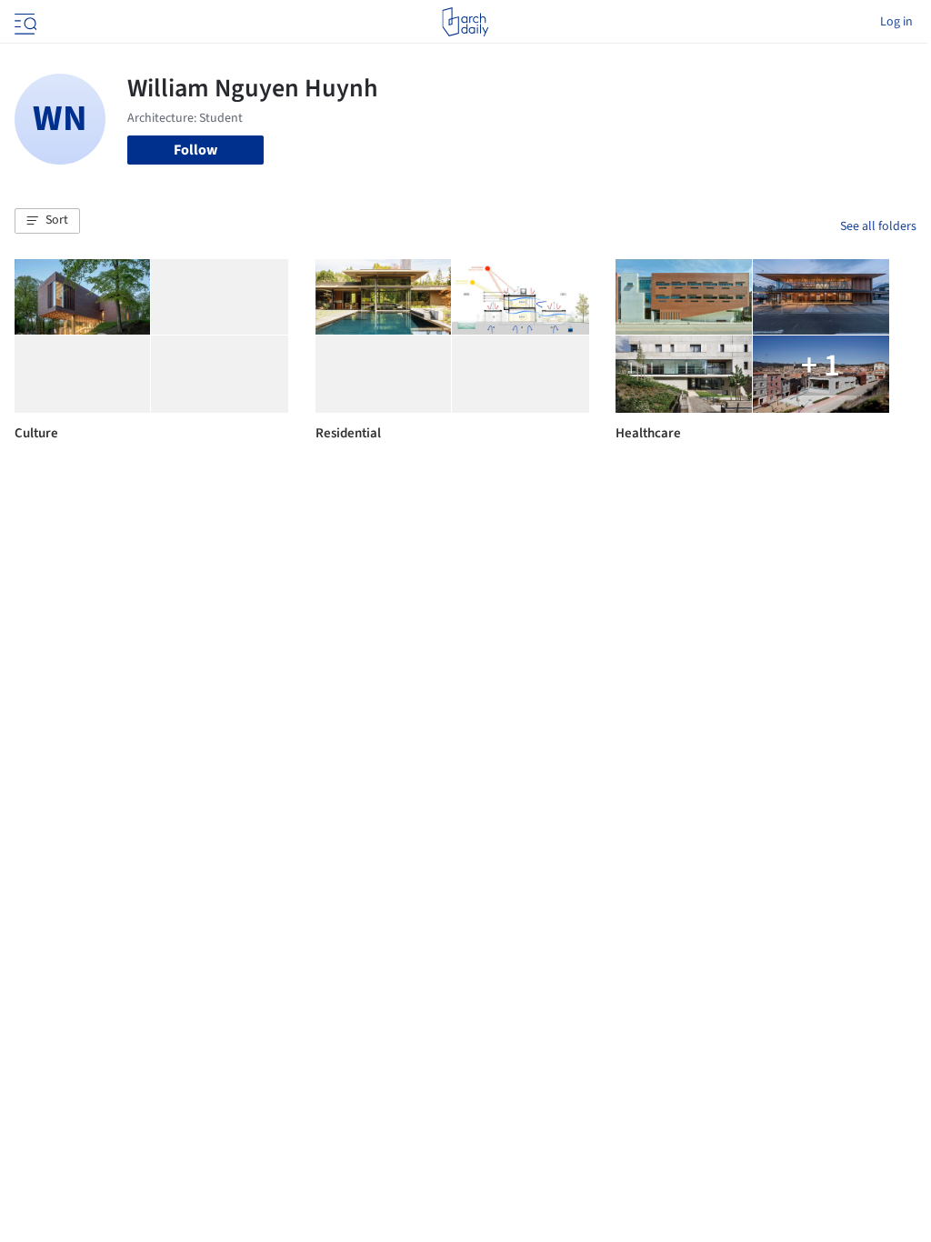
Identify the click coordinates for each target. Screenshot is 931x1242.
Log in (896, 21)
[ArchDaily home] (465, 21)
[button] (47, 221)
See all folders (878, 226)
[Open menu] (23, 22)
